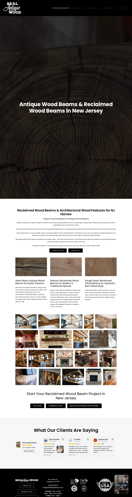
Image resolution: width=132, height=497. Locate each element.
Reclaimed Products (61, 8)
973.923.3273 (53, 485)
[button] (115, 447)
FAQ (98, 8)
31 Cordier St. (53, 479)
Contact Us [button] (75, 250)
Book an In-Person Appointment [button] (84, 406)
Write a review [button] (29, 451)
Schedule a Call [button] (58, 250)
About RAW (89, 8)
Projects (76, 8)
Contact (108, 8)
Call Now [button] (37, 406)
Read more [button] (47, 455)
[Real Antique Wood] (12, 8)
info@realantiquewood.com (53, 487)
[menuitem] (61, 8)
